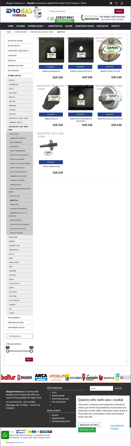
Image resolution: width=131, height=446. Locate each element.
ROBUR (11, 288)
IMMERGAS (12, 105)
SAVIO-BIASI (12, 93)
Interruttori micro (17, 180)
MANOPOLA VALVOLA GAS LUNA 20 (110, 119)
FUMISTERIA (12, 56)
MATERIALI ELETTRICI (15, 66)
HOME (10, 26)
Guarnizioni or (15, 184)
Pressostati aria (16, 233)
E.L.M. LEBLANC (13, 300)
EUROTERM (12, 296)
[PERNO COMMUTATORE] (51, 146)
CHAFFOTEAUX (13, 262)
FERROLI (11, 80)
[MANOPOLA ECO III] (51, 98)
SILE (10, 309)
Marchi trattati (58, 395)
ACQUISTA (50, 67)
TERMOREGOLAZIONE (16, 323)
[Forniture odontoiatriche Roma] (24, 12)
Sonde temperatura (17, 151)
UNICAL (11, 279)
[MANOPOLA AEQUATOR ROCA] (81, 50)
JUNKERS (11, 110)
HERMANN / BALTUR (15, 122)
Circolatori (14, 147)
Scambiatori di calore (18, 176)
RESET (29, 359)
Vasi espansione (15, 142)
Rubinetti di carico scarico (20, 163)
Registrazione (58, 418)
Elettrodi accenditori (18, 172)
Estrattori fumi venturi (18, 155)
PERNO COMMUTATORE (51, 166)
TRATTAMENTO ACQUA (16, 328)
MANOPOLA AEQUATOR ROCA (81, 71)
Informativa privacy (60, 399)
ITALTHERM (12, 292)
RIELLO (11, 89)
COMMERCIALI (13, 84)
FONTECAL (12, 275)
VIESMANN (12, 271)
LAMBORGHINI (13, 250)
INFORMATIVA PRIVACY (117, 427)
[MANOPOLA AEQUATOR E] (51, 50)
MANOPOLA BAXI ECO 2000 (110, 71)
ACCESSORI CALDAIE (15, 41)
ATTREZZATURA (13, 46)
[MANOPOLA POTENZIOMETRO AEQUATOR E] (81, 98)
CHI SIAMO (20, 26)
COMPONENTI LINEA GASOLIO (18, 51)
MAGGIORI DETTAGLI (89, 425)
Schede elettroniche (17, 138)
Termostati (14, 204)
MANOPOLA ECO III (51, 119)
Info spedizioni (59, 402)
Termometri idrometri (18, 209)
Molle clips (14, 134)
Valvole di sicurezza (17, 229)
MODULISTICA (102, 26)
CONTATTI (115, 26)
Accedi (55, 415)
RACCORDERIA (13, 71)
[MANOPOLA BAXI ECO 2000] (110, 50)
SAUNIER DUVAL (14, 245)
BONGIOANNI (13, 237)
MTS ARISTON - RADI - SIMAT (18, 118)
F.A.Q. (54, 392)
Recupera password (61, 421)
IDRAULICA (12, 61)
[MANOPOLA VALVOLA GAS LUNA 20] (110, 98)
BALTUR (11, 254)
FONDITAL (12, 114)
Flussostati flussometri (19, 224)
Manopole (13, 200)
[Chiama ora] (90, 17)
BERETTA (11, 97)
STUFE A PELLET (14, 283)
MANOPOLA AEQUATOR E (51, 71)
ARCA (10, 258)
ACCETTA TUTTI (87, 430)
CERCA (119, 11)
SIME (10, 267)
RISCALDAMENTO (14, 318)
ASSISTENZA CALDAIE (84, 26)
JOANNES (11, 305)
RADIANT (11, 241)
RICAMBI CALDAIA (35, 26)
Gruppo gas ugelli (16, 168)
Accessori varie (15, 220)
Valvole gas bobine (16, 159)
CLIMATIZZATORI (55, 26)
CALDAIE (68, 26)
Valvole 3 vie (14, 196)
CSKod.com (19, 442)
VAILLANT (11, 101)
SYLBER (11, 313)
